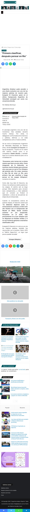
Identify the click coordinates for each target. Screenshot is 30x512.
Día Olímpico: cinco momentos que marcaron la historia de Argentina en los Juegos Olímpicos (22, 356)
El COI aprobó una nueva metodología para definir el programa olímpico (7, 355)
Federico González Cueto (16, 506)
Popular (7, 407)
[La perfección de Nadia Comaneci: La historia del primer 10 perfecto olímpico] (7, 331)
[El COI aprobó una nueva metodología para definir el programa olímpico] (7, 348)
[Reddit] (10, 246)
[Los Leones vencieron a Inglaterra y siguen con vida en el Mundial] (5, 396)
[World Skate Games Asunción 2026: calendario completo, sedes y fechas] (5, 389)
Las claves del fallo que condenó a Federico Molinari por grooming (19, 421)
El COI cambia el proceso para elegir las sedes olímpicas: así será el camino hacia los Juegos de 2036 (22, 339)
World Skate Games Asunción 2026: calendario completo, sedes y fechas (20, 389)
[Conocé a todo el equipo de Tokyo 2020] (6, 120)
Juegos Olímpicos (15, 239)
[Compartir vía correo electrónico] (21, 246)
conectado (21, 369)
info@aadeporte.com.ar (19, 503)
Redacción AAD (7, 59)
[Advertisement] (15, 29)
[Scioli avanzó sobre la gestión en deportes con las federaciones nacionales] (6, 414)
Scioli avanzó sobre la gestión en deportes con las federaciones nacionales (19, 414)
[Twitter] (6, 63)
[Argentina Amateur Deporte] (10, 2)
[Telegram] (14, 63)
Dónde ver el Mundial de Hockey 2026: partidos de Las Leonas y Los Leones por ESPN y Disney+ (19, 443)
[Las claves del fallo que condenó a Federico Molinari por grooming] (6, 421)
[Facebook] (2, 63)
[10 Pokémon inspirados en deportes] (6, 428)
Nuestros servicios (5, 492)
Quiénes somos (5, 488)
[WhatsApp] (10, 63)
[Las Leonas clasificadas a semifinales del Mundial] (5, 382)
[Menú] (2, 3)
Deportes (11, 47)
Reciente (22, 407)
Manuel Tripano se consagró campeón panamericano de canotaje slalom (15, 276)
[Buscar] (28, 3)
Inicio (5, 47)
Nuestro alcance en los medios (8, 490)
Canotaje (18, 47)
